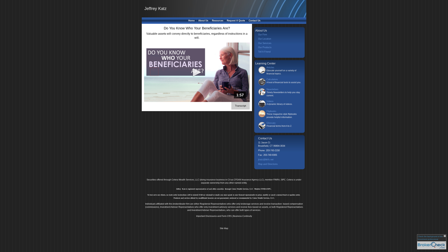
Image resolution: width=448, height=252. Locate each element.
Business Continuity (242, 216)
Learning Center (265, 63)
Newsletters (272, 89)
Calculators (272, 79)
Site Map (224, 228)
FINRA (276, 179)
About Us (203, 20)
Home (191, 20)
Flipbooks (271, 111)
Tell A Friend (264, 51)
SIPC (283, 179)
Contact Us (254, 20)
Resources (217, 20)
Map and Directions (268, 164)
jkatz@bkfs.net (266, 159)
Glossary (271, 123)
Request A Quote (236, 20)
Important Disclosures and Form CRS (214, 216)
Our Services (264, 43)
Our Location (264, 38)
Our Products (265, 47)
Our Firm (262, 34)
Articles (270, 67)
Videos (270, 101)
